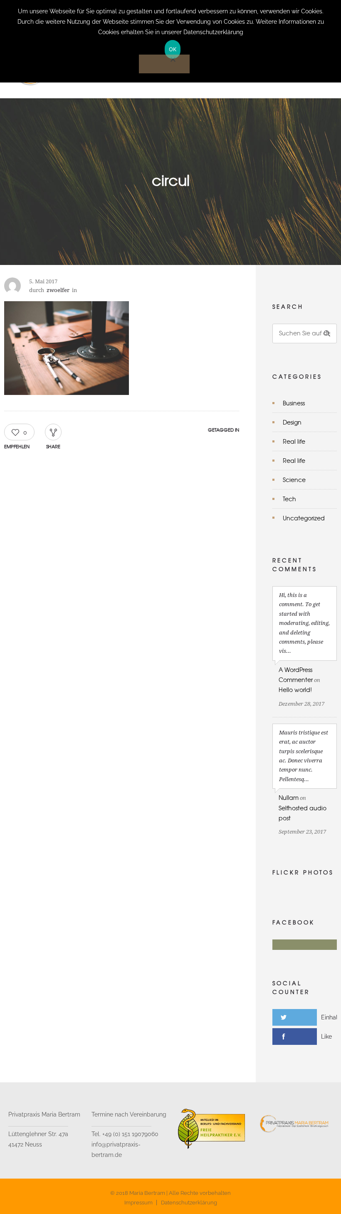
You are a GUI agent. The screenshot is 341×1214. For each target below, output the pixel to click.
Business (294, 403)
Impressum (138, 1202)
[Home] (86, 87)
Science (294, 479)
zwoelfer (58, 290)
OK (173, 49)
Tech (289, 499)
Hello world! (295, 689)
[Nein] (164, 64)
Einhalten (331, 1017)
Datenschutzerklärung (189, 1202)
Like (326, 1036)
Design (292, 422)
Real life (294, 441)
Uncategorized (304, 518)
